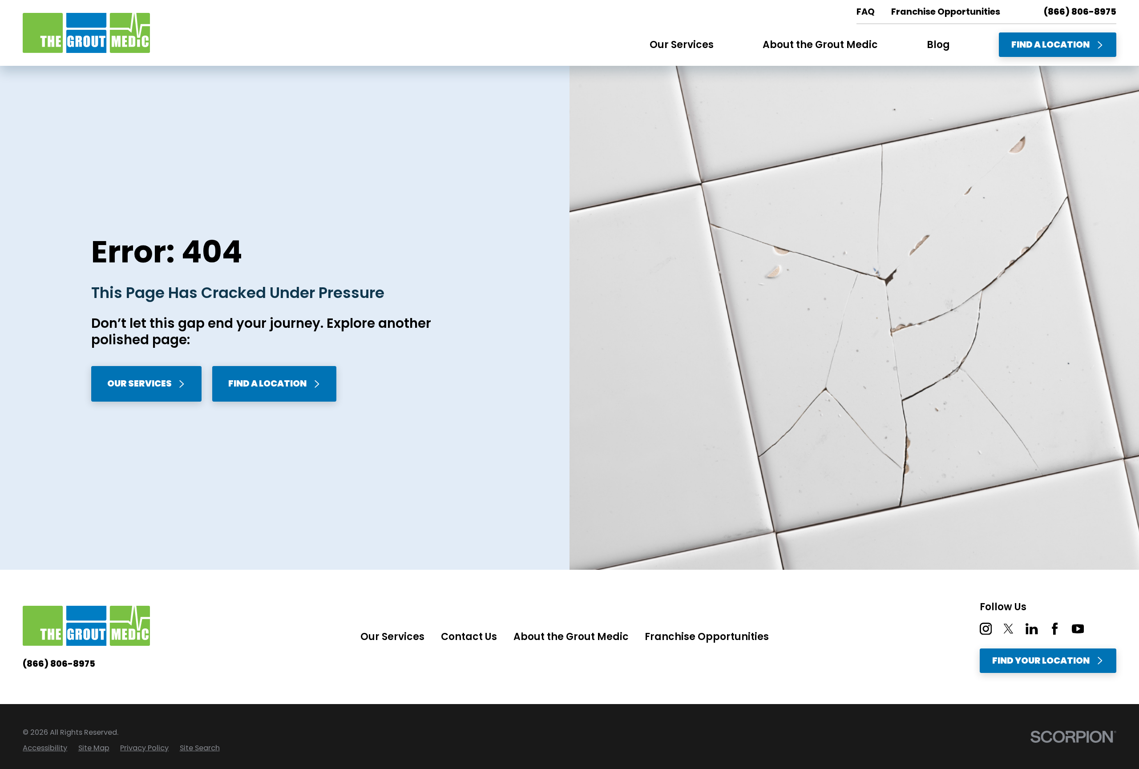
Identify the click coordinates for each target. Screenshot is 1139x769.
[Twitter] (1008, 629)
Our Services (139, 383)
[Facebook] (1055, 629)
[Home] (86, 33)
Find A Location (1050, 44)
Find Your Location (1041, 660)
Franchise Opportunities (707, 637)
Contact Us (469, 637)
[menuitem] (45, 748)
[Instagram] (986, 629)
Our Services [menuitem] (682, 45)
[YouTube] (1078, 629)
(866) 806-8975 (1080, 12)
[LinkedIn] (1032, 629)
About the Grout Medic (571, 637)
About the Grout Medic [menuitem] (820, 45)
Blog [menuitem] (938, 45)
